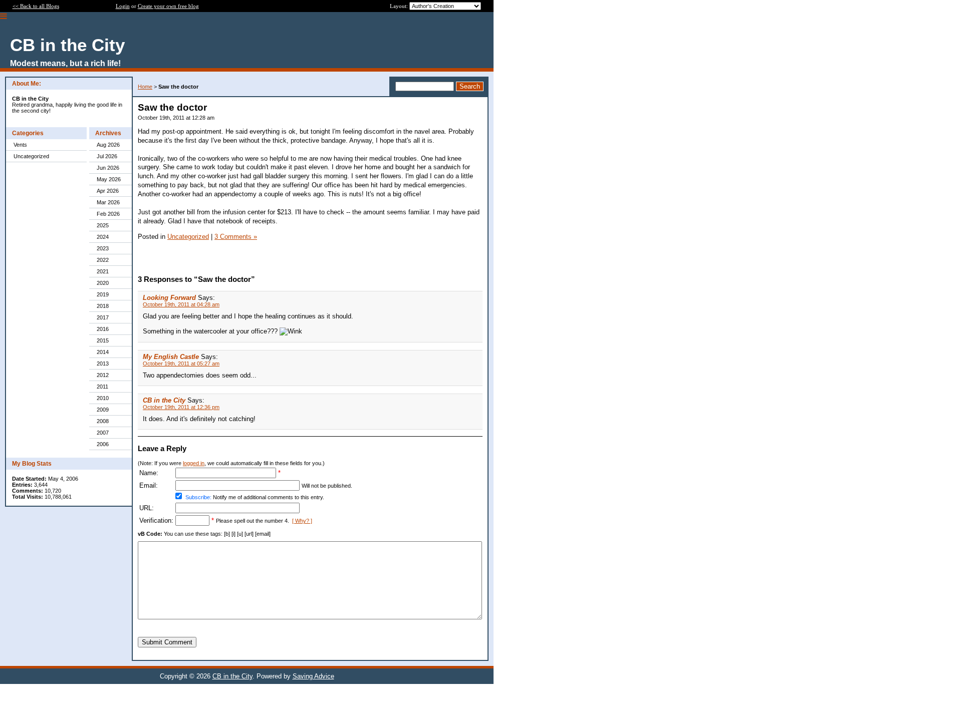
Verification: (156, 520)
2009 (103, 410)
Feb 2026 (108, 214)
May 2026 (109, 179)
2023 (103, 248)
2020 (103, 283)
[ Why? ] (302, 521)
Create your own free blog (168, 6)
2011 (102, 387)
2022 (103, 260)
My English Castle (171, 357)
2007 (103, 433)
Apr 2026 (108, 191)
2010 (103, 398)
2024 (103, 237)
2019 (103, 294)
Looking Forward (169, 297)
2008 (103, 421)
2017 (103, 317)
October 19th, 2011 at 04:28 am (181, 304)
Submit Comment (167, 642)
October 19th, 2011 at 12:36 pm (181, 407)
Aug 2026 (108, 145)
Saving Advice (313, 676)
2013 (103, 364)
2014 (103, 352)
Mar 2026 (108, 202)
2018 (103, 306)
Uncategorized (31, 156)
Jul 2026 (107, 156)
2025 (103, 225)
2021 (103, 271)
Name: (148, 473)
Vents (20, 145)
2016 (103, 329)
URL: (146, 508)
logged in (193, 463)
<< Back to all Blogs (36, 6)
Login (123, 6)
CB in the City (164, 400)
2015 (103, 340)
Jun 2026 (108, 168)
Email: (148, 485)
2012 (103, 375)
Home (145, 87)
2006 (103, 444)
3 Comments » (235, 236)
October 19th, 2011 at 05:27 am (181, 364)
